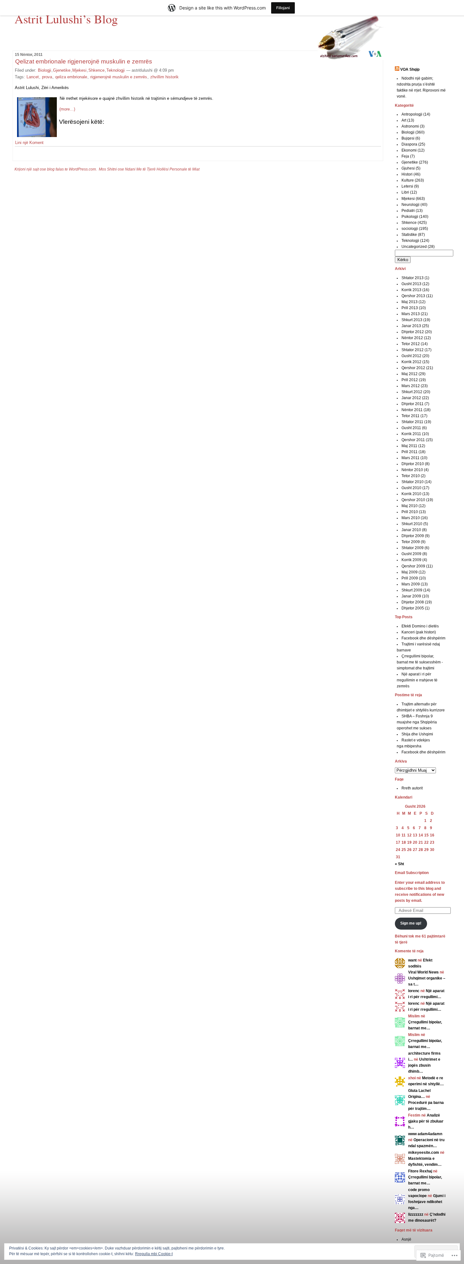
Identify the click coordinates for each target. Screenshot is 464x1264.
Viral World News (423, 972)
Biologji (44, 70)
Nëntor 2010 (412, 470)
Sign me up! (410, 923)
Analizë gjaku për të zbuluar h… (425, 1121)
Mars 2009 (411, 584)
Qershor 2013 (413, 296)
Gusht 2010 (411, 488)
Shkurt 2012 (412, 392)
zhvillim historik (164, 77)
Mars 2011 (410, 458)
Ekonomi (409, 150)
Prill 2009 (410, 578)
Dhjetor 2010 (413, 464)
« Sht (399, 864)
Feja (405, 156)
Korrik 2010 (411, 494)
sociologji (410, 229)
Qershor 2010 (413, 500)
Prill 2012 (410, 380)
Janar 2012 (411, 398)
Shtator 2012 (413, 350)
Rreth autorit (412, 788)
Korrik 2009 (411, 560)
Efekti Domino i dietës (420, 626)
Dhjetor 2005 (413, 608)
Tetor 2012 (411, 344)
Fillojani (283, 7)
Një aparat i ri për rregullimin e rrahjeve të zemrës (417, 680)
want (412, 960)
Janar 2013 (411, 326)
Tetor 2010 (411, 476)
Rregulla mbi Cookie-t (154, 1254)
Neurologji (410, 205)
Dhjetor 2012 (413, 332)
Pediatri (408, 211)
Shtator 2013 (413, 278)
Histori (407, 174)
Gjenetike (61, 70)
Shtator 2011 (412, 422)
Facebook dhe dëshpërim (423, 638)
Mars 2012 (411, 386)
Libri (405, 192)
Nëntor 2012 (412, 338)
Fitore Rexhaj (420, 1171)
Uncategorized (414, 247)
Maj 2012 (410, 374)
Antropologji (412, 114)
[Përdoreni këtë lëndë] (397, 69)
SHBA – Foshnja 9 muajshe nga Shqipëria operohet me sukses (417, 722)
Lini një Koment (29, 142)
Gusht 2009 (411, 554)
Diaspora (409, 144)
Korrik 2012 (411, 362)
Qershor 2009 (413, 566)
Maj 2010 (410, 506)
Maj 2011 (409, 446)
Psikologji (410, 217)
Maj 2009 (410, 572)
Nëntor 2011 (412, 410)
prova (47, 77)
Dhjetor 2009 (413, 536)
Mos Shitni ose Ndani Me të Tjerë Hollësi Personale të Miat (149, 169)
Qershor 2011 (413, 440)
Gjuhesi (408, 168)
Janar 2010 (411, 530)
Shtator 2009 (413, 548)
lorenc (413, 991)
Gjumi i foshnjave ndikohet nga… (426, 1202)
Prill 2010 (410, 512)
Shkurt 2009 (412, 590)
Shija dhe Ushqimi (417, 734)
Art (404, 120)
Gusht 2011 (411, 428)
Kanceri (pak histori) (419, 632)
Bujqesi (408, 138)
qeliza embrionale (71, 77)
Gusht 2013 (411, 284)
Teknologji (115, 70)
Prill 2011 (410, 452)
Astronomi (410, 126)
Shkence (96, 70)
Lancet (33, 77)
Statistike (409, 235)
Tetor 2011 (410, 416)
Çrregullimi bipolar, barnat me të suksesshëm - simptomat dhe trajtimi (420, 662)
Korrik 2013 (411, 290)
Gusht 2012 (411, 356)
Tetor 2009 (411, 542)
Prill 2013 (410, 308)
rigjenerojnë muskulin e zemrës (118, 77)
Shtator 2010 (413, 482)
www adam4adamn (425, 1134)
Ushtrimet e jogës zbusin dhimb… (424, 1065)
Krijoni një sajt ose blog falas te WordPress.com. (56, 169)
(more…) (67, 109)
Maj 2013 (410, 302)
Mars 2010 (411, 518)
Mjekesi (79, 70)
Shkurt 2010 (412, 524)
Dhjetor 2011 (413, 404)
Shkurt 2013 (412, 320)
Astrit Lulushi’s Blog (66, 18)
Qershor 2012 (413, 368)
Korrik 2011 (411, 434)
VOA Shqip (409, 69)
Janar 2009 (411, 596)
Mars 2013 (411, 314)
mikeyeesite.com (423, 1152)
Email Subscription (412, 873)
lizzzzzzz (415, 1214)
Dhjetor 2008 (413, 602)
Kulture (408, 180)
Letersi (407, 186)
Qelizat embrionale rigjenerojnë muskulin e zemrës (83, 61)
